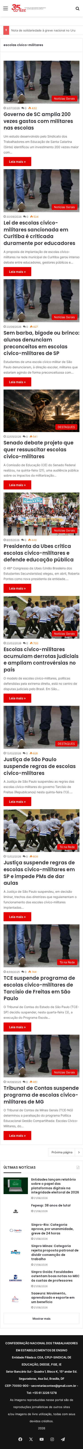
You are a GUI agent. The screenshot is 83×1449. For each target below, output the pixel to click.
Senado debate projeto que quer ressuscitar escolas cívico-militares (38, 450)
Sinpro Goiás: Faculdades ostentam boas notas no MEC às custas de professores (55, 1276)
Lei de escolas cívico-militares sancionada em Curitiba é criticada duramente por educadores (39, 233)
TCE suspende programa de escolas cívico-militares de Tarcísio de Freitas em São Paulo (39, 988)
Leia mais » (17, 161)
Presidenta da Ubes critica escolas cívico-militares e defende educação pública (39, 553)
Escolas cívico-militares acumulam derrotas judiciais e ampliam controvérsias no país (41, 659)
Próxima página (62, 1152)
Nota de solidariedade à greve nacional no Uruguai (46, 30)
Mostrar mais (41, 1318)
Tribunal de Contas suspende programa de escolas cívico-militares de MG (41, 1095)
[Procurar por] (77, 10)
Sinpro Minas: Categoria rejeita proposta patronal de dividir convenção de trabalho (55, 1252)
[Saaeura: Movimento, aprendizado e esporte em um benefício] (16, 1299)
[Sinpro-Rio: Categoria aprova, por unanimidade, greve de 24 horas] (16, 1231)
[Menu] (5, 10)
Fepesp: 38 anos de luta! (51, 1205)
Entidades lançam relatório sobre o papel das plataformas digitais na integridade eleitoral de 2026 (55, 1186)
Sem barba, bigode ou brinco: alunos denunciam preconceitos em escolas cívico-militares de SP (41, 343)
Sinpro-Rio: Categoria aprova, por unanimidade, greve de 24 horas (52, 1229)
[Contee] (28, 8)
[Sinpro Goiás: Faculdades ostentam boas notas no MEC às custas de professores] (16, 1278)
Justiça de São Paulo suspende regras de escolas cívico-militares (40, 766)
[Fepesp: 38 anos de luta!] (16, 1211)
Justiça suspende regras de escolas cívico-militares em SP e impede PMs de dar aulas (39, 872)
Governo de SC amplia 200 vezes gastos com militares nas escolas (38, 121)
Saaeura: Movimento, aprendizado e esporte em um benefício (53, 1297)
